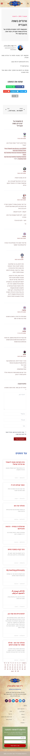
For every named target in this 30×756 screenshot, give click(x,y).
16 (12, 665)
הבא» (12, 671)
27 (7, 667)
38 (18, 671)
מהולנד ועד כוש (19, 506)
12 (22, 665)
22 (20, 667)
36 (7, 669)
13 (20, 665)
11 (25, 665)
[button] (28, 3)
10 (4, 663)
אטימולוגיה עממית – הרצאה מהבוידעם (15, 527)
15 (15, 665)
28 (5, 667)
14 (17, 665)
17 (10, 665)
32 (17, 669)
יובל (25, 136)
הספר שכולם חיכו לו (18, 485)
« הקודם (24, 663)
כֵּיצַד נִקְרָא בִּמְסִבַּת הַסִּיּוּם (16, 549)
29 (25, 669)
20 (25, 667)
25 (12, 667)
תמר (22, 257)
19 (5, 665)
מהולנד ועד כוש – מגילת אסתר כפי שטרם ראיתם (16, 644)
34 (12, 669)
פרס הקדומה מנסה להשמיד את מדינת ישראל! (15, 463)
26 (10, 667)
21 (22, 667)
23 (17, 667)
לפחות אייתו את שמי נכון (16, 614)
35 (10, 669)
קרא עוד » (23, 473)
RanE (24, 198)
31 (20, 669)
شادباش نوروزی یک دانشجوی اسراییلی (18, 592)
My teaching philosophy (15, 570)
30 (22, 669)
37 (5, 669)
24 (15, 667)
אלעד (24, 354)
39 (15, 671)
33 (15, 669)
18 (7, 665)
